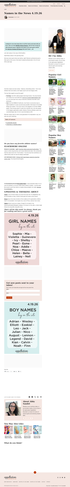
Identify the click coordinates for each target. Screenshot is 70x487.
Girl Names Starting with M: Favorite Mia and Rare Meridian (52, 92)
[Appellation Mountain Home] (10, 5)
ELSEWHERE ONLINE (11, 122)
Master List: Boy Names (44, 5)
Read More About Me (28, 418)
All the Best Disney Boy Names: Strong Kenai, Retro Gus (61, 152)
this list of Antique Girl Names (14, 49)
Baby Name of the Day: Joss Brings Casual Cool (61, 186)
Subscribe (9, 297)
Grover (6, 199)
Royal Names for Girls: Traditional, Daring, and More (61, 111)
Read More (51, 70)
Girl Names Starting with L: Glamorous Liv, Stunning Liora (52, 128)
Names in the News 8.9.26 (27, 437)
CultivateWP (64, 485)
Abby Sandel (11, 17)
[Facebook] (62, 477)
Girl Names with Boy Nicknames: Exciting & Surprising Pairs (61, 92)
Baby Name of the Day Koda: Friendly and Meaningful (52, 169)
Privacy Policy (48, 485)
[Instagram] (58, 477)
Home (5, 9)
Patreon (63, 3)
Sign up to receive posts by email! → (35, 1)
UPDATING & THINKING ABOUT (14, 124)
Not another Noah (21, 183)
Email (7, 293)
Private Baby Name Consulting (57, 5)
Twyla (5, 194)
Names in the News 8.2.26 (37, 437)
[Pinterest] (64, 477)
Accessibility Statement (54, 485)
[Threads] (60, 477)
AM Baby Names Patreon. (22, 45)
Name (7, 289)
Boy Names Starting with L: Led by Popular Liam (61, 169)
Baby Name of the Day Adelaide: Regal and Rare (52, 111)
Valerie (6, 203)
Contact (58, 3)
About (54, 3)
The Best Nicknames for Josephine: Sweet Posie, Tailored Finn (61, 128)
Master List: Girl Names (33, 5)
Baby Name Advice (23, 5)
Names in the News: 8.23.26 (8, 437)
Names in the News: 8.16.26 (18, 437)
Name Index (15, 481)
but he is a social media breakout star (31, 97)
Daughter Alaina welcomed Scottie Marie (29, 149)
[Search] (64, 6)
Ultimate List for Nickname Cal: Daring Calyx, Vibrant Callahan (52, 152)
